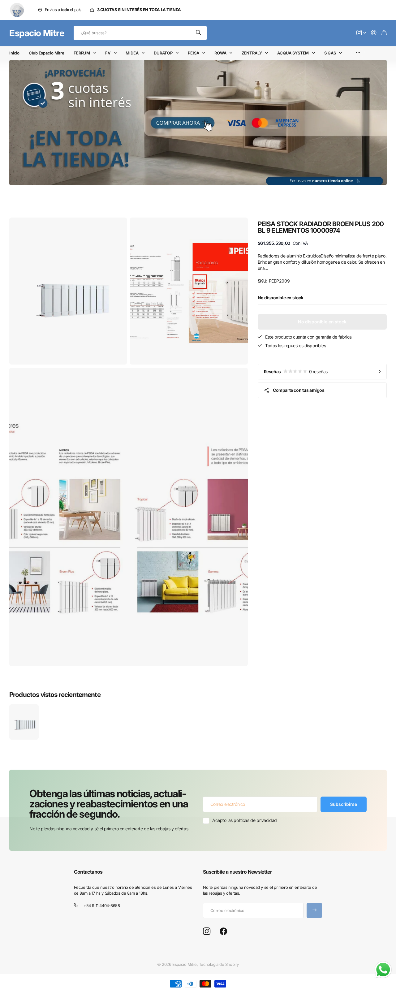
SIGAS (330, 52)
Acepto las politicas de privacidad (244, 820)
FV (107, 52)
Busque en (199, 33)
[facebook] (223, 931)
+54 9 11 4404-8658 (102, 905)
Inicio (14, 52)
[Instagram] (206, 932)
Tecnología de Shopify (219, 964)
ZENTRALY (252, 52)
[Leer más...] (361, 33)
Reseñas (296, 371)
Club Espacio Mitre (46, 52)
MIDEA (132, 52)
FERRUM (82, 52)
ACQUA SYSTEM (293, 52)
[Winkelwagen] (384, 33)
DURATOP (163, 52)
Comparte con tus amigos (298, 390)
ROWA (220, 52)
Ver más (358, 53)
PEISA (193, 52)
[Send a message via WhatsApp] (383, 969)
